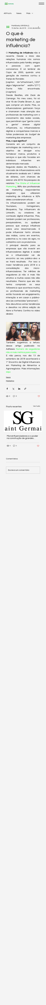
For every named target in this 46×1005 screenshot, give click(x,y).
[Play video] (23, 331)
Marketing (10, 381)
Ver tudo (36, 406)
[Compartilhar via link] (25, 389)
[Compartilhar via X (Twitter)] (13, 389)
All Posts (8, 13)
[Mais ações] (38, 27)
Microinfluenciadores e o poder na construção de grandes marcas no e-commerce (22, 437)
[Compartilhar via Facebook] (7, 389)
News (18, 13)
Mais (28, 13)
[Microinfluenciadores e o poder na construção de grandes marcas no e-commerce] (23, 421)
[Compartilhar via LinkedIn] (19, 389)
